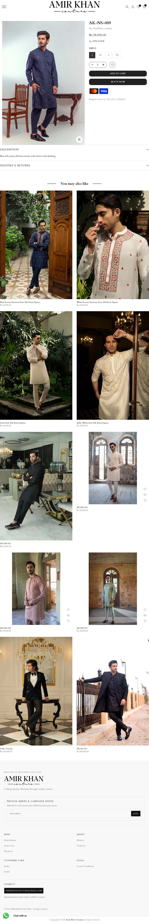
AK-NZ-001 (82, 628)
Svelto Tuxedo (6, 748)
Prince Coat (9, 845)
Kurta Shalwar (10, 840)
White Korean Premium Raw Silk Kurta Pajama (97, 302)
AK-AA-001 (82, 748)
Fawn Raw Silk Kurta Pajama (12, 423)
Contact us (81, 845)
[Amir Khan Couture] (24, 780)
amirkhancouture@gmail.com (24, 890)
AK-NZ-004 (82, 507)
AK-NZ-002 (5, 628)
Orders (7, 866)
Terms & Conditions (85, 866)
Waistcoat (8, 851)
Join (135, 813)
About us (80, 840)
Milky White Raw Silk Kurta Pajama (92, 423)
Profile (7, 872)
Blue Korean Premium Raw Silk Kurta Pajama (20, 302)
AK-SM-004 (5, 543)
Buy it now (118, 81)
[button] (96, 41)
